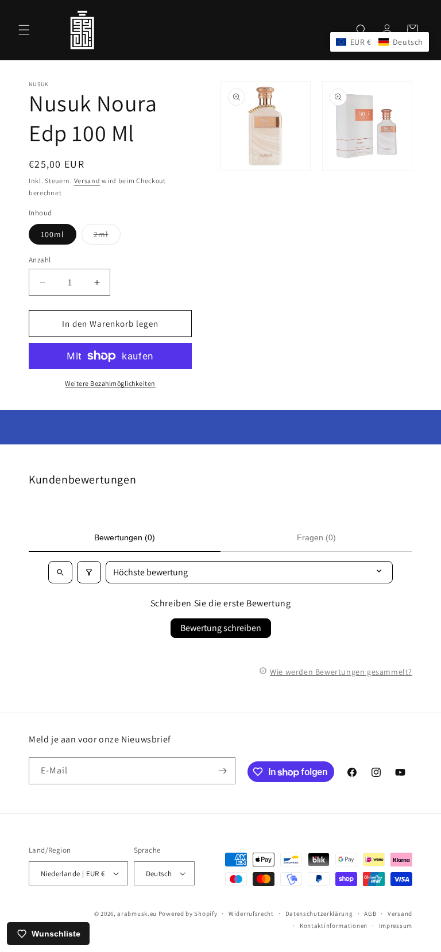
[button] (24, 29)
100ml (52, 234)
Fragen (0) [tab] (316, 537)
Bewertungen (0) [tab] (124, 537)
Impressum (395, 926)
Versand (87, 180)
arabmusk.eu (137, 914)
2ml (107, 237)
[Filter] (89, 572)
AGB (370, 914)
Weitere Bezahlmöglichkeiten (110, 383)
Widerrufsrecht (251, 914)
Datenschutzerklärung (319, 914)
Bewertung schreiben (220, 628)
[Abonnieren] (222, 770)
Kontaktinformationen (334, 926)
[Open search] (60, 572)
